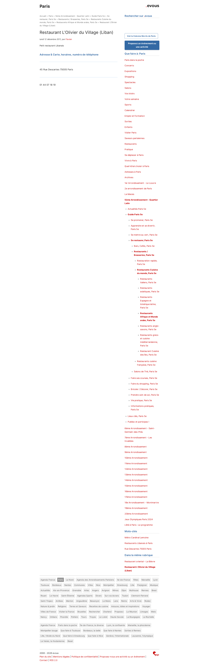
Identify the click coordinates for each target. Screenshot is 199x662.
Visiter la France (66, 611)
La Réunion (131, 611)
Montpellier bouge (49, 630)
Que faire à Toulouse (70, 630)
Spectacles (130, 82)
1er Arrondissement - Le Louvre (140, 183)
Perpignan (142, 585)
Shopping (129, 76)
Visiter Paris (130, 132)
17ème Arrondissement (136, 497)
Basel (70, 641)
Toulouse (45, 585)
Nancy (44, 617)
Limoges (144, 611)
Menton (69, 601)
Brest (154, 590)
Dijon (124, 590)
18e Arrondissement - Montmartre (142, 502)
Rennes (145, 590)
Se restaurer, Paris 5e (142, 240)
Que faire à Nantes (112, 630)
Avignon (105, 590)
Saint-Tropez (47, 601)
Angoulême (81, 601)
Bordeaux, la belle (91, 630)
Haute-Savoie (117, 617)
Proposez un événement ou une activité (142, 45)
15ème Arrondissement (136, 486)
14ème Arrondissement (136, 480)
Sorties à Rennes (132, 630)
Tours (83, 617)
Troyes (92, 617)
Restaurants (131, 144)
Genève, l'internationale (117, 636)
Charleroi (107, 611)
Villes (90, 585)
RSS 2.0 (53, 660)
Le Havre (54, 595)
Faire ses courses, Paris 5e (144, 378)
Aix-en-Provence (61, 590)
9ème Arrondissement (135, 452)
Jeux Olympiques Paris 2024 (139, 519)
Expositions (130, 71)
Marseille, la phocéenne (139, 625)
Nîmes (116, 590)
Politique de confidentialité (85, 656)
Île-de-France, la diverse (92, 625)
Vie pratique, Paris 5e (141, 400)
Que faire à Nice (95, 636)
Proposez (119, 611)
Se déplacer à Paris (134, 155)
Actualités (45, 590)
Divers (99, 595)
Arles (86, 590)
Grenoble (76, 590)
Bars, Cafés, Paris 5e (144, 246)
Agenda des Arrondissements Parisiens (95, 580)
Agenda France (48, 580)
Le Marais (129, 194)
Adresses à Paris (133, 172)
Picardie (64, 617)
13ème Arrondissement (136, 474)
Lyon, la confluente (116, 625)
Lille (132, 585)
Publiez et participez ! (138, 422)
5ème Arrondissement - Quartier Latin (72, 16)
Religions (62, 606)
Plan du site (45, 656)
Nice (98, 585)
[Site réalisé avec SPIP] (155, 654)
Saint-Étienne (67, 595)
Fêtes (136, 580)
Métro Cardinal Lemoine (136, 537)
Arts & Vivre (135, 601)
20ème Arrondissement (136, 514)
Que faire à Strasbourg (74, 636)
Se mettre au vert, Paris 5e (144, 235)
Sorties (128, 121)
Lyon (155, 580)
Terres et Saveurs (77, 606)
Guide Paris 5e (98, 16)
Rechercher (94, 611)
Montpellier (108, 585)
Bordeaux (56, 585)
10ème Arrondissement (136, 458)
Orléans (53, 617)
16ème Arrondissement (136, 491)
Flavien (69, 39)
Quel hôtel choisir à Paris (137, 166)
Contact (44, 660)
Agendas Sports (85, 595)
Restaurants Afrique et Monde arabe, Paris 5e (77, 22)
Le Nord (70, 580)
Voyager (146, 606)
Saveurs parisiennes (134, 138)
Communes (79, 585)
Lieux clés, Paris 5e (137, 416)
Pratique (129, 149)
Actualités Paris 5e (137, 209)
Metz (153, 611)
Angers (95, 590)
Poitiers (74, 617)
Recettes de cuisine (98, 606)
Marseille (146, 580)
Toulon (125, 595)
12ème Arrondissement (136, 469)
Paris (45, 6)
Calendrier (130, 110)
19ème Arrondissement (136, 508)
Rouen (44, 595)
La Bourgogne (133, 617)
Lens (116, 601)
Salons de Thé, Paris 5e (145, 371)
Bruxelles (82, 611)
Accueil (43, 16)
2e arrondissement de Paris (138, 188)
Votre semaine (132, 99)
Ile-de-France (123, 580)
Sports (128, 104)
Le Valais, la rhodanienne (53, 641)
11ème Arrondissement (136, 463)
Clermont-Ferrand (139, 595)
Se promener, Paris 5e (142, 220)
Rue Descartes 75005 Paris (138, 549)
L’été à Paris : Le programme (139, 525)
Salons (128, 88)
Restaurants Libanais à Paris (138, 543)
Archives (129, 177)
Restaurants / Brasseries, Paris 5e (73, 19)
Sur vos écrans (112, 595)
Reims (124, 601)
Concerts (129, 65)
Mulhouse (133, 590)
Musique (154, 585)
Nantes (67, 585)
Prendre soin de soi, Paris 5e (145, 395)
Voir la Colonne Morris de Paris (141, 36)
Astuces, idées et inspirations (125, 606)
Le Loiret (103, 617)
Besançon (94, 601)
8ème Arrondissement (135, 446)
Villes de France (48, 611)
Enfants (128, 127)
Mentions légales (61, 656)
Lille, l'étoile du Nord (50, 636)
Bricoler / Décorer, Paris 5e (144, 389)
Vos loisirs (130, 93)
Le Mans (106, 601)
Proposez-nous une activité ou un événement (122, 656)
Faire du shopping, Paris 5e (144, 383)
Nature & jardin (48, 606)
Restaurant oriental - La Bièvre (140, 561)
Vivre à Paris (131, 160)
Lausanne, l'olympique (142, 636)
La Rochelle (148, 617)
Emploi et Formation (135, 116)
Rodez (148, 601)
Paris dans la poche (134, 60)
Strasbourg (122, 585)
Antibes (59, 601)
